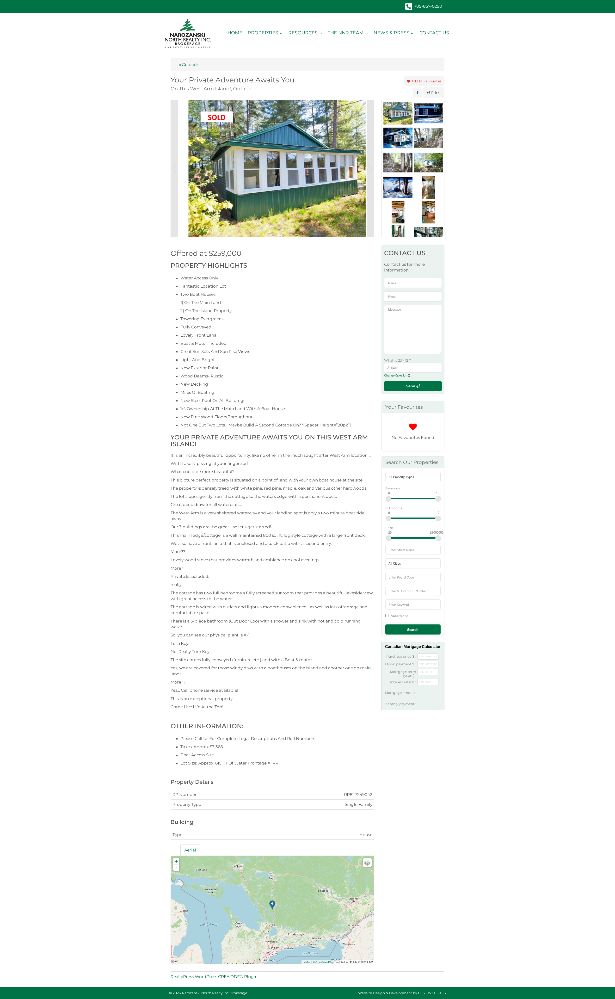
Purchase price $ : (401, 656)
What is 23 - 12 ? (397, 360)
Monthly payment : (400, 704)
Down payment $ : (400, 664)
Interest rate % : (403, 682)
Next (370, 168)
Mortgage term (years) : (403, 674)
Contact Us (434, 33)
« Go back (189, 64)
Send (411, 386)
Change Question (396, 375)
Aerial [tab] (190, 850)
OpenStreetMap (324, 962)
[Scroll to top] (603, 988)
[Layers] (367, 862)
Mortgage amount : (400, 694)
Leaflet (307, 962)
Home (235, 33)
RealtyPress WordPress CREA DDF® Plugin (214, 976)
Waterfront (398, 616)
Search (412, 629)
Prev (174, 168)
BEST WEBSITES (432, 993)
